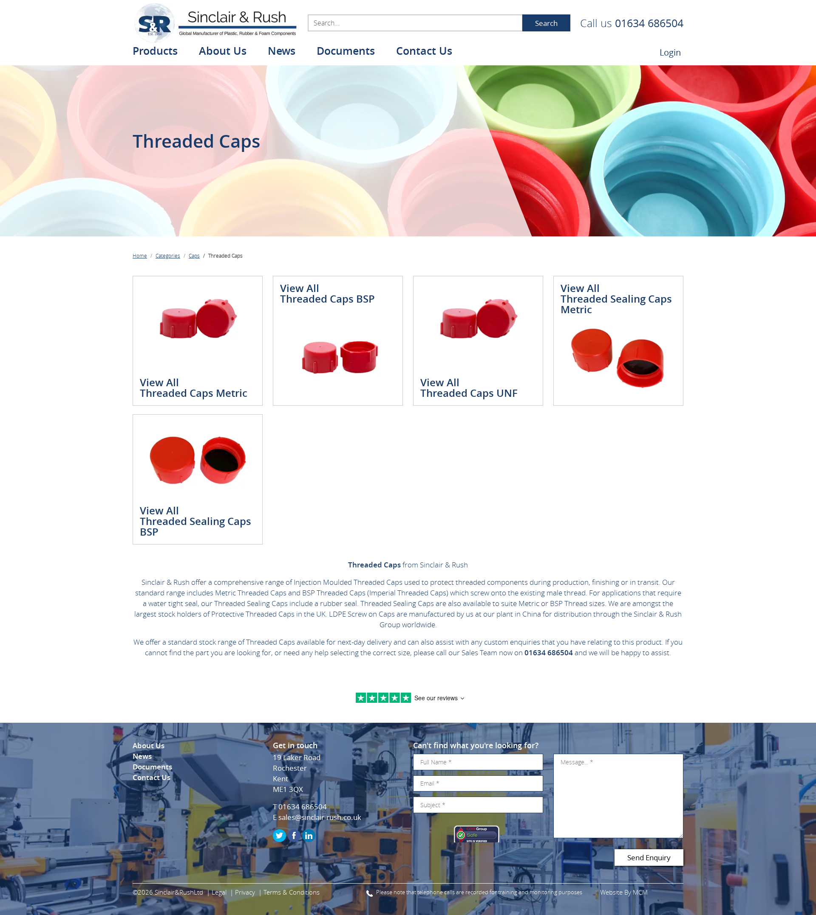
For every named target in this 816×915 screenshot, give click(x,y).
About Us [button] (222, 52)
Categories (168, 255)
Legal (219, 892)
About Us (148, 745)
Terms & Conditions (292, 892)
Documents (346, 52)
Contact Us (424, 52)
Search (546, 23)
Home (140, 255)
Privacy (245, 892)
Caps (194, 255)
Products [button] (155, 52)
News (281, 52)
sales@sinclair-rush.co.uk (319, 817)
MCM (640, 892)
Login (670, 52)
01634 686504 (649, 23)
